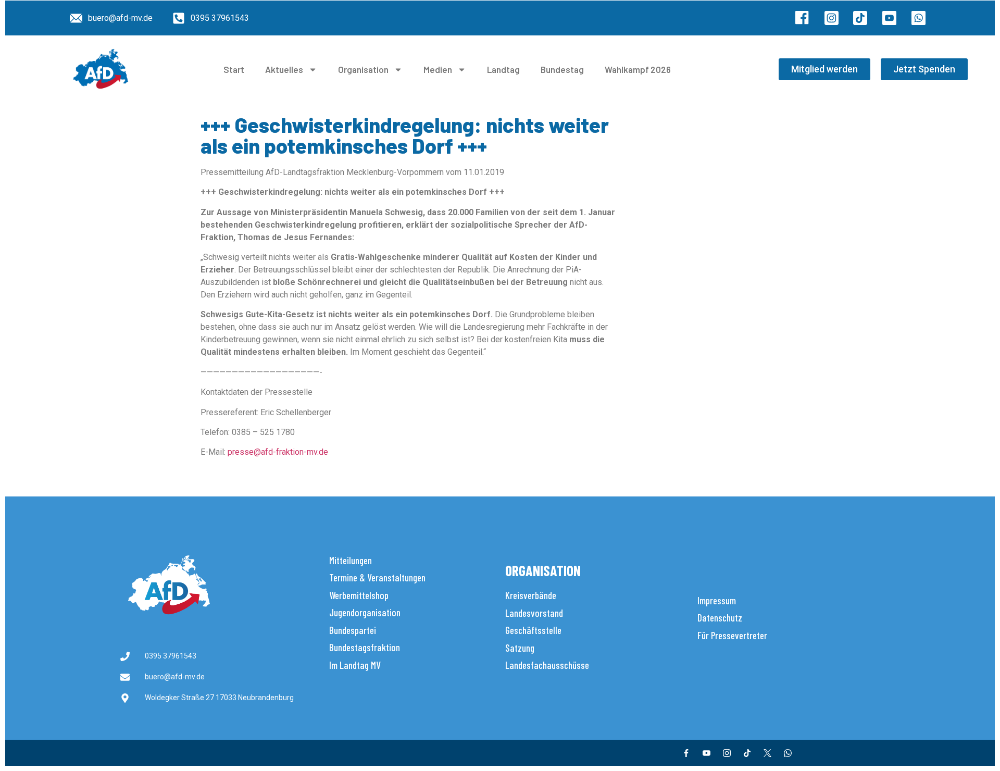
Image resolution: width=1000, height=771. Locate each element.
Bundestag (562, 69)
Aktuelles (284, 69)
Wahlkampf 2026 (638, 69)
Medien (437, 69)
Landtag (503, 69)
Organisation (363, 69)
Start (233, 69)
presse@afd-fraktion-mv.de (278, 452)
